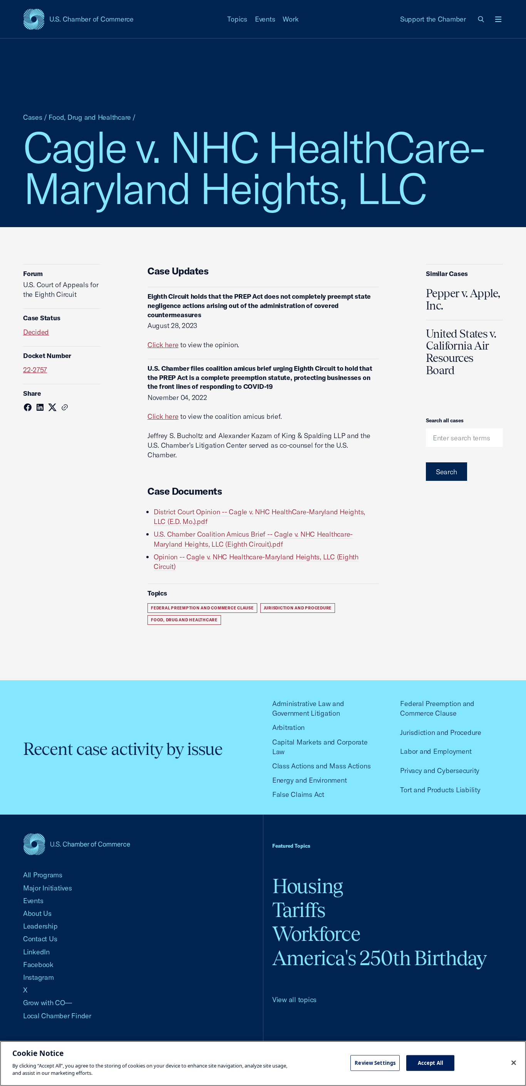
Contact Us (40, 938)
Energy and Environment (309, 780)
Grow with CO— (47, 1002)
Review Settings (375, 1062)
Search (446, 471)
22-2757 (35, 369)
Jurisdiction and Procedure (298, 608)
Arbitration (288, 727)
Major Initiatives (47, 888)
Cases (32, 117)
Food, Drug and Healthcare (90, 117)
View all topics (294, 999)
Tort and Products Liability (440, 789)
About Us (37, 913)
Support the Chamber (433, 19)
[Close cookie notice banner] (513, 1062)
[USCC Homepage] (76, 844)
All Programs (42, 874)
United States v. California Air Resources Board (461, 352)
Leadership (40, 926)
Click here (162, 344)
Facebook (38, 964)
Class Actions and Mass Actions (321, 765)
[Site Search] (481, 19)
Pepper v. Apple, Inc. (463, 299)
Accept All (430, 1062)
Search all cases (445, 420)
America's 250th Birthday (379, 958)
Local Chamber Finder (57, 1015)
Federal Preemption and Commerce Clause (202, 608)
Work (290, 19)
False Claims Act (298, 794)
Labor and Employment (435, 751)
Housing (307, 886)
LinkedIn (36, 951)
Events (265, 19)
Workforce (316, 933)
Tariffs (298, 910)
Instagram (38, 977)
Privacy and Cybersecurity (439, 770)
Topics (237, 19)
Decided (36, 332)
